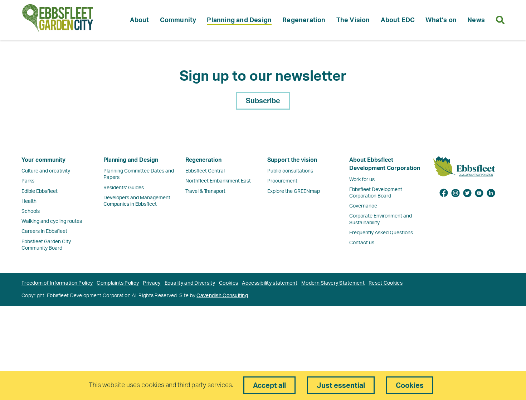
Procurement (282, 181)
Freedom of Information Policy (57, 283)
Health (28, 201)
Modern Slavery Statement (333, 283)
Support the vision (292, 160)
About (139, 20)
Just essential (341, 385)
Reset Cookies (386, 283)
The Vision (353, 20)
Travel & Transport (205, 191)
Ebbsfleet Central (205, 171)
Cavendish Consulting (222, 295)
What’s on (441, 20)
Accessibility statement (269, 283)
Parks (27, 181)
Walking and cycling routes (51, 221)
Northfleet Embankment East (218, 181)
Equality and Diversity (190, 283)
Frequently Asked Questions (381, 232)
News (476, 20)
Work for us (362, 179)
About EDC (398, 20)
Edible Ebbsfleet (39, 191)
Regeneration (303, 20)
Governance (363, 206)
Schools (30, 211)
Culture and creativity (45, 171)
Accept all (269, 385)
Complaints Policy (118, 283)
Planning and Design (239, 20)
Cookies (228, 283)
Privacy (151, 283)
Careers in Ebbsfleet (44, 231)
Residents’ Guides (123, 187)
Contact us (361, 242)
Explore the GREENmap (293, 191)
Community (178, 20)
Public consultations (290, 171)
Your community (43, 160)
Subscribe (263, 101)
